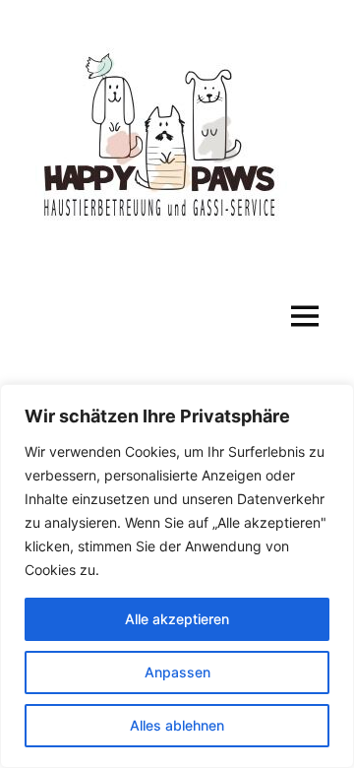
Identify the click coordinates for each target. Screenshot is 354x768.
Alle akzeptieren (177, 618)
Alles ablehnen (177, 725)
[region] (177, 576)
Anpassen (177, 672)
